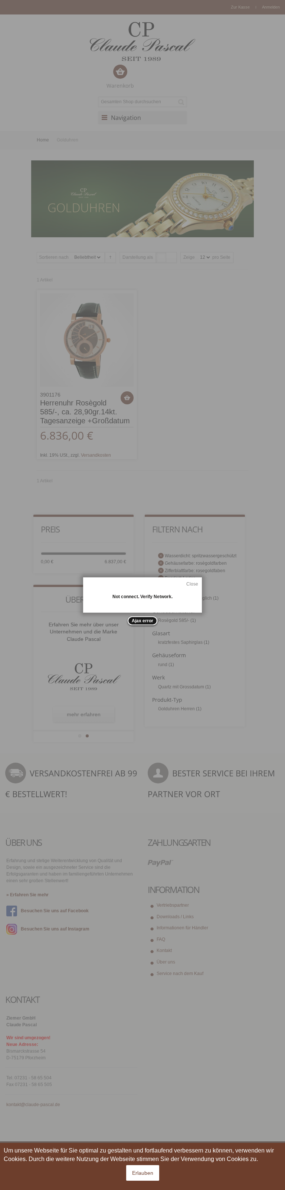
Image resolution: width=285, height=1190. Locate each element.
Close (192, 584)
